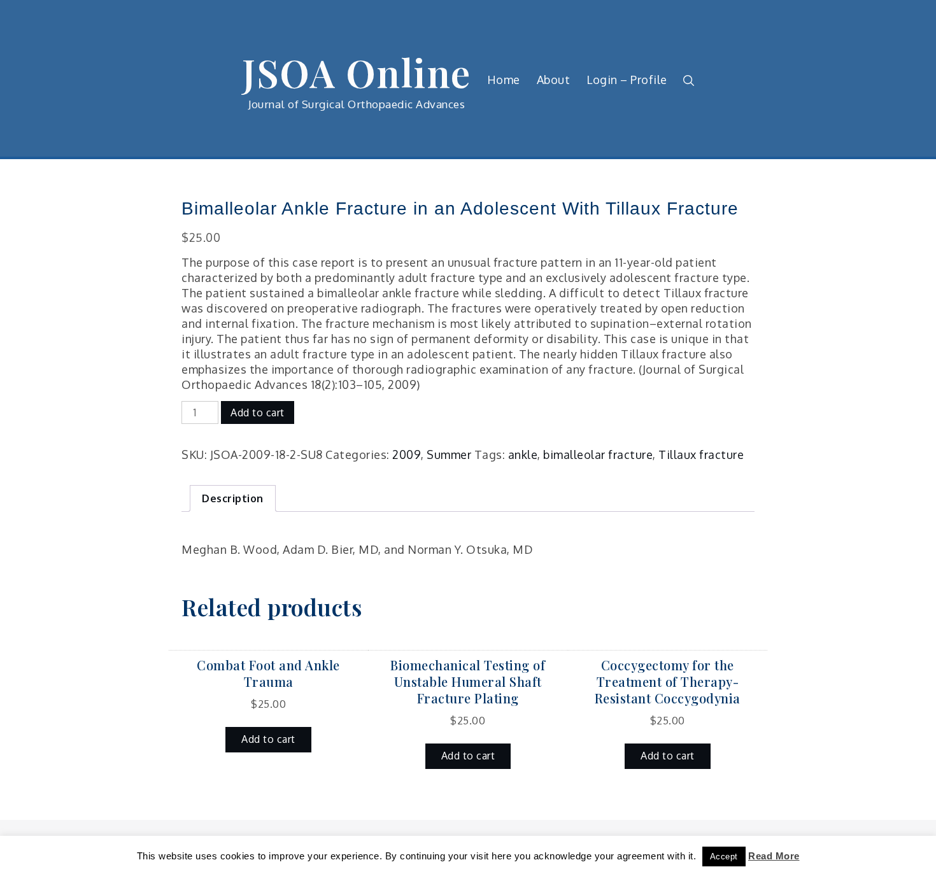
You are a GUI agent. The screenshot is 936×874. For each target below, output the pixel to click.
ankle (523, 455)
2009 (406, 455)
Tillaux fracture (701, 455)
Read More (774, 855)
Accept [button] (724, 856)
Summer (449, 455)
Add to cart (257, 412)
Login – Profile (626, 80)
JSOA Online (356, 71)
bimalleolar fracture (598, 455)
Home (503, 80)
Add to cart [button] (268, 739)
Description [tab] (233, 498)
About (554, 80)
